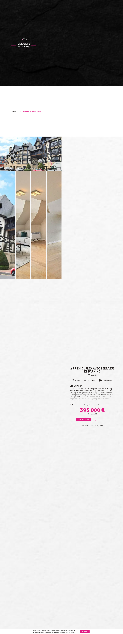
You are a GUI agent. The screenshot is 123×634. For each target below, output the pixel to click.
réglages (73, 632)
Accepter (84, 631)
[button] (2, 154)
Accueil (13, 111)
